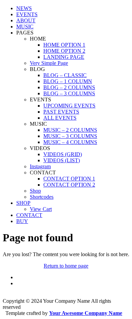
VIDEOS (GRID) (62, 154)
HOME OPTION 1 (64, 45)
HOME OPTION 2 (64, 51)
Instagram (40, 166)
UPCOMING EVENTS (69, 105)
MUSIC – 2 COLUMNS (70, 130)
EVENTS (27, 14)
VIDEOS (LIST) (61, 160)
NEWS (24, 8)
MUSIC (25, 26)
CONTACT (29, 215)
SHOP (23, 203)
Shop (35, 191)
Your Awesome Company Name (85, 313)
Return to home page (66, 266)
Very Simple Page (49, 63)
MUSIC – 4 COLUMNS (70, 142)
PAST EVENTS (61, 112)
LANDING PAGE (63, 57)
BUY (22, 221)
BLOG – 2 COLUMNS (69, 87)
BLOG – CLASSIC (65, 75)
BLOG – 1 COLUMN (67, 81)
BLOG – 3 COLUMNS (69, 93)
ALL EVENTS (59, 118)
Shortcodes (41, 197)
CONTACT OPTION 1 (69, 178)
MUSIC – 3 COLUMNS (70, 136)
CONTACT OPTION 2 (69, 185)
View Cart (41, 209)
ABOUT (26, 20)
